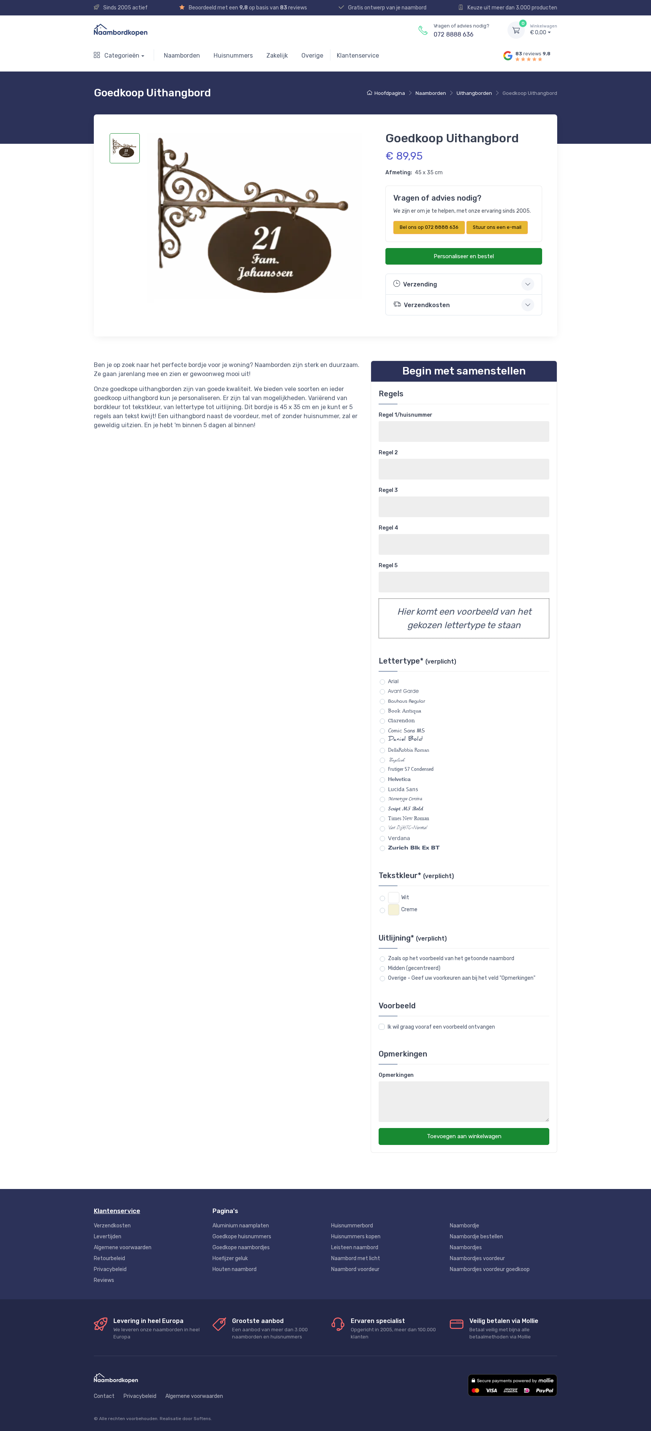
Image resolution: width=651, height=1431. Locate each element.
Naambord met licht (355, 1258)
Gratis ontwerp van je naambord (386, 8)
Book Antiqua (404, 710)
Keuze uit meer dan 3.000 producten (511, 8)
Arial (393, 681)
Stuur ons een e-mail (497, 227)
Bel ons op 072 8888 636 (429, 227)
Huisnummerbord (352, 1225)
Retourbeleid (109, 1258)
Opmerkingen (396, 1075)
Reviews (104, 1280)
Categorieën (121, 55)
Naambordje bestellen (476, 1236)
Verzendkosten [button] (427, 305)
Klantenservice (358, 55)
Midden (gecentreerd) (414, 968)
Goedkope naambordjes (241, 1247)
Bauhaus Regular (406, 701)
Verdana (399, 838)
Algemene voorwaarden (122, 1247)
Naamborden (182, 55)
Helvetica (399, 779)
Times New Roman (408, 818)
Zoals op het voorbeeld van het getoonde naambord (451, 958)
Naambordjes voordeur (477, 1258)
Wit (405, 897)
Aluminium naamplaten (240, 1225)
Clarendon (401, 720)
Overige (312, 55)
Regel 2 (388, 452)
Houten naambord (234, 1269)
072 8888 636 (454, 34)
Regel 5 (388, 565)
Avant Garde (403, 691)
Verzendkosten (112, 1225)
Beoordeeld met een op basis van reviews (247, 8)
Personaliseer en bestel (464, 256)
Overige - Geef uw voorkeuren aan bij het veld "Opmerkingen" (461, 978)
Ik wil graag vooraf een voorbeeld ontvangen (441, 1027)
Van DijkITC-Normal (407, 828)
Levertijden (107, 1236)
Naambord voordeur (355, 1269)
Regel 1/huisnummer (405, 415)
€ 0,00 (543, 30)
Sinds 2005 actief (125, 8)
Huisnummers (233, 55)
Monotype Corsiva (405, 799)
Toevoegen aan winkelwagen (464, 1136)
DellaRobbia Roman (408, 750)
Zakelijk (277, 55)
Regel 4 (388, 528)
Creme (409, 909)
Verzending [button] (420, 284)
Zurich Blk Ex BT (414, 848)
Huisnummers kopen (356, 1236)
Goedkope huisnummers (241, 1236)
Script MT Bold (405, 808)
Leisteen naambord (354, 1247)
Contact (104, 1396)
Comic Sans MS (406, 730)
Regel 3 (388, 490)
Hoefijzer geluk (230, 1258)
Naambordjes (466, 1247)
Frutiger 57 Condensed (411, 769)
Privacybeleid (110, 1269)
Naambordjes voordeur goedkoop (490, 1269)
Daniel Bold (405, 740)
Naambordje (464, 1225)
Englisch (396, 760)
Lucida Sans (403, 789)
